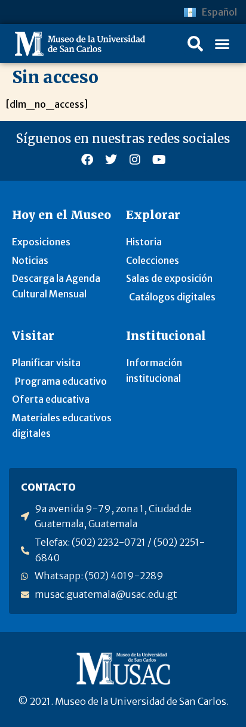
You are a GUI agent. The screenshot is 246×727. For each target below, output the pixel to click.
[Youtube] (159, 160)
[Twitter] (111, 160)
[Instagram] (135, 160)
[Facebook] (87, 160)
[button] (195, 43)
